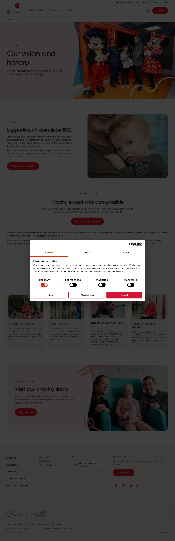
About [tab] (126, 253)
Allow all (124, 295)
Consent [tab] (49, 253)
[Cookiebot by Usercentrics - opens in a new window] (131, 244)
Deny (50, 295)
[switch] (73, 285)
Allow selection (87, 295)
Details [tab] (87, 253)
